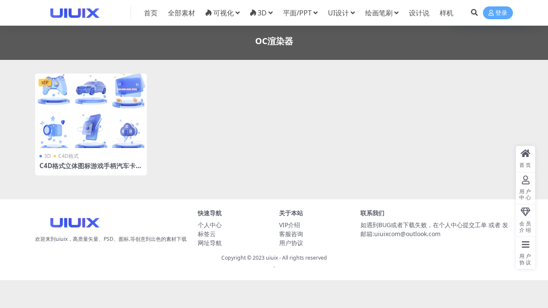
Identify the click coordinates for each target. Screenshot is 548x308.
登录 (501, 13)
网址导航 (210, 243)
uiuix (272, 257)
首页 (151, 13)
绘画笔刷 (379, 13)
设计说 (419, 13)
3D (262, 13)
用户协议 (291, 243)
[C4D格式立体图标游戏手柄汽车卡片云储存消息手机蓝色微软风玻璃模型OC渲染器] (91, 111)
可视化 (223, 13)
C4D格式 (68, 156)
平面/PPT (297, 13)
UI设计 (338, 13)
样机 (446, 13)
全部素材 (181, 13)
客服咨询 (291, 234)
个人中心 (210, 225)
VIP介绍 (289, 225)
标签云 (207, 234)
